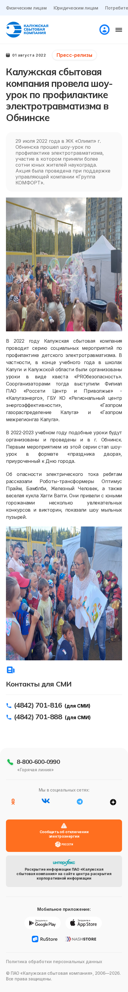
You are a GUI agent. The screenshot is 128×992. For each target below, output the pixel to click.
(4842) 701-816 (38, 704)
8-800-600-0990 (38, 761)
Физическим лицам (26, 7)
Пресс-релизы (74, 55)
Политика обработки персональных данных (54, 961)
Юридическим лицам (76, 7)
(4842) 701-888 (38, 716)
